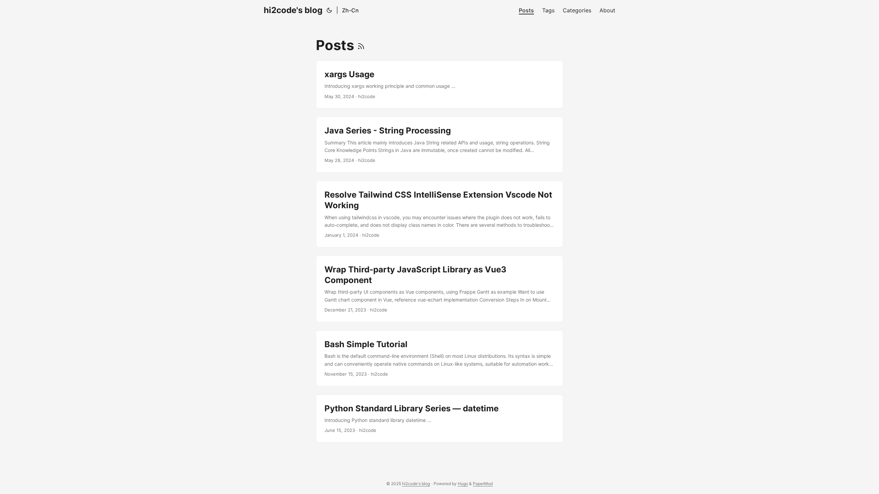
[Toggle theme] (329, 10)
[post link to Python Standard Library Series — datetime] (439, 418)
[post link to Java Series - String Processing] (439, 144)
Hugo (463, 483)
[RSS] (361, 45)
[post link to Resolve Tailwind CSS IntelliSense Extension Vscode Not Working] (439, 214)
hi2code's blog (293, 10)
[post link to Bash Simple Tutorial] (439, 358)
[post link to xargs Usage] (439, 84)
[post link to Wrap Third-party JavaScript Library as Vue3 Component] (439, 289)
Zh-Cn (350, 10)
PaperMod (483, 483)
